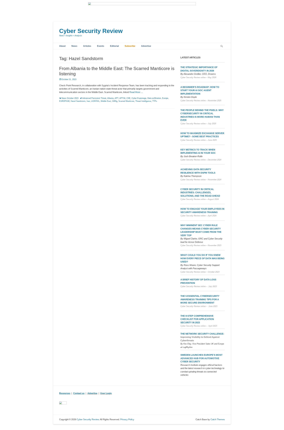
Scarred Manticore (126, 101)
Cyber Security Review (91, 31)
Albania (110, 98)
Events (100, 46)
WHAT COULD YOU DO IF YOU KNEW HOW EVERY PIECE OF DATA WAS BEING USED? (202, 258)
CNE (128, 98)
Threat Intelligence (143, 101)
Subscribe (130, 46)
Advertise (146, 46)
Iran (88, 101)
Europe (165, 98)
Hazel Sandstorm (78, 101)
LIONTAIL (95, 101)
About (62, 46)
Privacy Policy (127, 419)
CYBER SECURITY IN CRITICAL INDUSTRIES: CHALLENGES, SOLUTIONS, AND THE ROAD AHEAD (200, 192)
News (74, 46)
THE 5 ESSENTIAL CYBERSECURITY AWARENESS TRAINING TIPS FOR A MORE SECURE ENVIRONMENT (199, 299)
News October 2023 (70, 98)
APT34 (122, 98)
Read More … (136, 92)
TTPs (154, 101)
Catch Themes (217, 419)
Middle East (106, 101)
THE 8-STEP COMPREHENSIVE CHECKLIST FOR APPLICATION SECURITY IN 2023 (197, 319)
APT (116, 98)
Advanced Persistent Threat (94, 98)
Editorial (114, 46)
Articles (87, 46)
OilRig (114, 101)
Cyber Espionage (139, 98)
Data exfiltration (154, 98)
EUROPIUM (64, 101)
